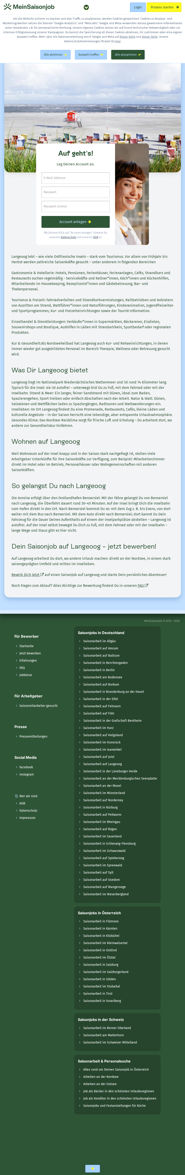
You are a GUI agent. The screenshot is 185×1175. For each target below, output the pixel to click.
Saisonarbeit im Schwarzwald (104, 851)
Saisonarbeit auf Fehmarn (102, 706)
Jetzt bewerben (29, 653)
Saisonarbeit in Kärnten (100, 929)
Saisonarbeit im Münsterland (104, 793)
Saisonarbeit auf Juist (98, 757)
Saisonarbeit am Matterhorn (103, 1035)
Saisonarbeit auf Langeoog (102, 764)
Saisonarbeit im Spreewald (102, 865)
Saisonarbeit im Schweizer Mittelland (110, 1042)
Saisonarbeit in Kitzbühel (101, 936)
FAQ (141, 585)
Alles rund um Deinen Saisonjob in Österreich (116, 1070)
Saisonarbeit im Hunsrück (101, 742)
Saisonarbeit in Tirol (97, 994)
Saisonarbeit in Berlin (99, 670)
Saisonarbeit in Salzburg (100, 965)
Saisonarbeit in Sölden (99, 979)
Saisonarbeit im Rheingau (101, 822)
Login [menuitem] (138, 7)
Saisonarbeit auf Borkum (101, 684)
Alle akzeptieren (126, 54)
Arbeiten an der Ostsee (100, 1084)
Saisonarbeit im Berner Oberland (107, 1028)
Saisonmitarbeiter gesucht (38, 706)
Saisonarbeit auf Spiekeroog (103, 858)
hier (117, 41)
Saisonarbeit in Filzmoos (101, 921)
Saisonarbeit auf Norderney (103, 800)
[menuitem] (86, 7)
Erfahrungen (27, 661)
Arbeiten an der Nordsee (101, 1077)
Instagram (26, 774)
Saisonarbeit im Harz (98, 728)
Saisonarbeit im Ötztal (99, 957)
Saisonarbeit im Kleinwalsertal (105, 943)
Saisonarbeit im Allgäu (99, 641)
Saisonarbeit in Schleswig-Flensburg (109, 844)
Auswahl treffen (89, 54)
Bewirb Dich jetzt (26, 575)
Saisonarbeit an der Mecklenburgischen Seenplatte (120, 778)
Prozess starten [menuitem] (162, 7)
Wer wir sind (27, 796)
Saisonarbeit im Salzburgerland (105, 972)
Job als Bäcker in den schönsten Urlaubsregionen (118, 1091)
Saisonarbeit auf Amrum (100, 648)
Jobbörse (25, 675)
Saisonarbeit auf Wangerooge (104, 887)
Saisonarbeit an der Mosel (102, 786)
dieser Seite (127, 36)
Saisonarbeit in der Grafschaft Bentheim (112, 721)
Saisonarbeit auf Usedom (101, 880)
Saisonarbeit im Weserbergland (106, 894)
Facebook (25, 767)
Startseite (26, 646)
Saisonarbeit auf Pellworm (102, 815)
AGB (95, 237)
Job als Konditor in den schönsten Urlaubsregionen (119, 1098)
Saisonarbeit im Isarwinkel (102, 750)
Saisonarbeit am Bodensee (102, 677)
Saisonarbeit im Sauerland (102, 836)
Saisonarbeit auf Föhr (98, 713)
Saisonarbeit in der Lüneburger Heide (110, 771)
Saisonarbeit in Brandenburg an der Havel (113, 692)
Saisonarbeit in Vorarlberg (102, 1001)
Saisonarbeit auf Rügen (100, 829)
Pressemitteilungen (32, 736)
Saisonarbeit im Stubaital (101, 986)
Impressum (26, 818)
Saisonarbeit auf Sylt (98, 872)
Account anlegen (73, 222)
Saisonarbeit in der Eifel (100, 699)
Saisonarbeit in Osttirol (100, 950)
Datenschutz (68, 237)
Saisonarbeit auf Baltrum (101, 656)
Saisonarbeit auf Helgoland (103, 735)
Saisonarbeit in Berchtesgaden (105, 663)
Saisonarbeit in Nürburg (100, 807)
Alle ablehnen (53, 54)
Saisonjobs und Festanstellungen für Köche (114, 1106)
